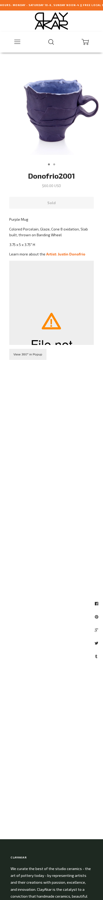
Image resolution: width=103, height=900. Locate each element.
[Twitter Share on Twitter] (97, 643)
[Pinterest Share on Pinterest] (97, 617)
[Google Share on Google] (97, 630)
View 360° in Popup (27, 354)
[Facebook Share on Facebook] (97, 603)
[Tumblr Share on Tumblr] (97, 656)
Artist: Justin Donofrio (65, 254)
